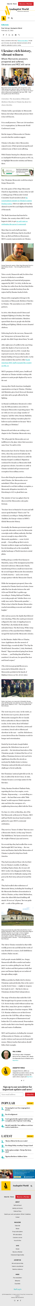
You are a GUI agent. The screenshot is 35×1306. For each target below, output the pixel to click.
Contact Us (17, 1296)
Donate (17, 1249)
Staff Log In (17, 1289)
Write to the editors (23, 41)
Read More (15, 1060)
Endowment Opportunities (17, 1255)
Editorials (5, 25)
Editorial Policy (17, 1211)
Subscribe (9, 4)
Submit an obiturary (17, 1269)
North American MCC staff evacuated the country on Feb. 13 (16, 363)
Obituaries (17, 1281)
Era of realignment (11, 1114)
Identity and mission (17, 1208)
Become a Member (26, 4)
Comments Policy (29, 1294)
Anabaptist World (16, 28)
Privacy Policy (22, 1294)
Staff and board (17, 1205)
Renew (15, 4)
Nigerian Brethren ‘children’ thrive (16, 1156)
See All (30, 1103)
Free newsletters (17, 1278)
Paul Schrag (5, 28)
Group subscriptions (17, 1231)
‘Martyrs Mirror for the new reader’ (16, 1141)
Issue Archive (17, 1240)
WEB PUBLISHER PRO (20, 1297)
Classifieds (17, 1284)
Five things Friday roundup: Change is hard (19, 1145)
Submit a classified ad (17, 1266)
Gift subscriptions (17, 1234)
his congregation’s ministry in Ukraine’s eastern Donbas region (16, 201)
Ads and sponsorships (17, 1263)
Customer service (17, 1237)
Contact (17, 1217)
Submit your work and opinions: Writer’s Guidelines (17, 1214)
